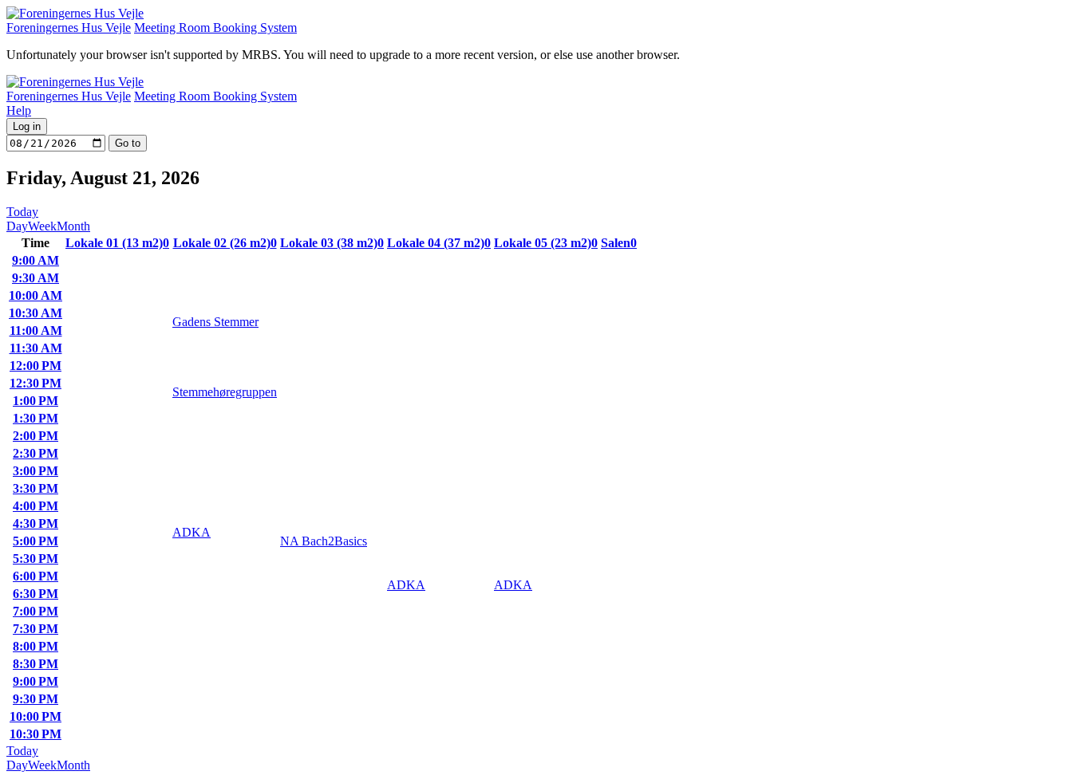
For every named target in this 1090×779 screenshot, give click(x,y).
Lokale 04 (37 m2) (439, 243)
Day (17, 226)
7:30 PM (35, 628)
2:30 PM (35, 453)
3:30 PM (35, 488)
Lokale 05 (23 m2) (546, 243)
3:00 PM (35, 471)
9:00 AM (35, 260)
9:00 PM (35, 681)
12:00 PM (35, 365)
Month (73, 226)
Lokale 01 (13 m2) (117, 243)
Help (18, 110)
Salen (619, 243)
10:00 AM (35, 295)
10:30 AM (35, 313)
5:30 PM (35, 558)
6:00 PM (35, 576)
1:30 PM (35, 418)
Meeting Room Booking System (215, 27)
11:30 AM (36, 348)
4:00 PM (35, 506)
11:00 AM (36, 330)
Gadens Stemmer (215, 322)
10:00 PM (35, 716)
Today (22, 211)
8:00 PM (35, 646)
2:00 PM (35, 436)
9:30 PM (35, 699)
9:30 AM (35, 278)
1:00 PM (35, 400)
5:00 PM (35, 541)
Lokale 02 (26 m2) (225, 243)
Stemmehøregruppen (224, 392)
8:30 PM (35, 664)
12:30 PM (35, 383)
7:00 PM (35, 611)
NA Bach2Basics (323, 541)
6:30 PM (35, 593)
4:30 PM (35, 523)
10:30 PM (35, 734)
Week (42, 226)
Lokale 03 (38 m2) (332, 243)
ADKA (191, 532)
